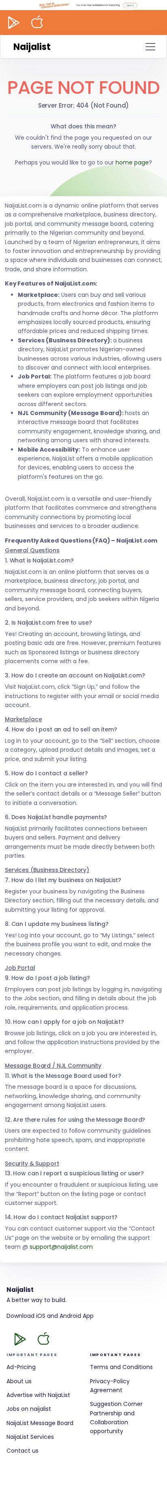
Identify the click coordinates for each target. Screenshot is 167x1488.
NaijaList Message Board (39, 1423)
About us (19, 1381)
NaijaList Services (30, 1437)
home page (132, 162)
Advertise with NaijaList (38, 1395)
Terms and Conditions (121, 1367)
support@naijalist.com (61, 1247)
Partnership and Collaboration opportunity (112, 1422)
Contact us (22, 1451)
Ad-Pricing (21, 1367)
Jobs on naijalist (28, 1409)
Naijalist (32, 47)
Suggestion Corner (116, 1404)
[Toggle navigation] (150, 47)
